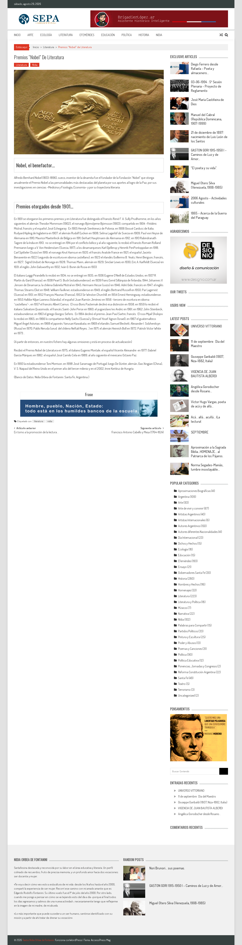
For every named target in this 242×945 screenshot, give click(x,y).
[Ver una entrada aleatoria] (221, 35)
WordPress (76, 940)
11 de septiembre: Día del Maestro (197, 796)
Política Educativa (188, 660)
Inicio (17, 35)
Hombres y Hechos (189, 584)
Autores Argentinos (189, 526)
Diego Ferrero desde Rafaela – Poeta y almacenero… (204, 68)
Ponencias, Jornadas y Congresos (197, 666)
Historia (144, 35)
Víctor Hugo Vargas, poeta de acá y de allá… (208, 404)
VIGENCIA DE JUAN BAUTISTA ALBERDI (204, 374)
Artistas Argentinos (189, 514)
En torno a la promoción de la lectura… (36, 432)
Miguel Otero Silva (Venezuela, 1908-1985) (207, 185)
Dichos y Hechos (187, 543)
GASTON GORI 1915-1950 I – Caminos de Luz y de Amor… (208, 154)
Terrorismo (184, 689)
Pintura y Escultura (189, 637)
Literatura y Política (189, 602)
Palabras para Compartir (192, 625)
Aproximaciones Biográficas (194, 491)
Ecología (46, 35)
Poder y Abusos (187, 643)
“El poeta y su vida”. (204, 168)
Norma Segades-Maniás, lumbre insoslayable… (207, 467)
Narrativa (183, 613)
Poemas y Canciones (190, 649)
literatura (38, 421)
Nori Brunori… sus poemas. (167, 868)
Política (127, 35)
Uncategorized (186, 695)
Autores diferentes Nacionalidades (198, 532)
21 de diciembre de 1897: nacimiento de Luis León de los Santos (209, 136)
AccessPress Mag (100, 940)
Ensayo (182, 567)
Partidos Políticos (188, 631)
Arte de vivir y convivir (190, 508)
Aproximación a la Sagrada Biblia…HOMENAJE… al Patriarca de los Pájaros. (208, 451)
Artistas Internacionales (191, 520)
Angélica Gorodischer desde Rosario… (205, 389)
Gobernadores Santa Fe (191, 573)
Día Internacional (188, 537)
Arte (30, 35)
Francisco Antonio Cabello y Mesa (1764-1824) (138, 432)
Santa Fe (183, 678)
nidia (49, 421)
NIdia (159, 35)
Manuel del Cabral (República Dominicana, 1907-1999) (206, 119)
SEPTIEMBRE (199, 432)
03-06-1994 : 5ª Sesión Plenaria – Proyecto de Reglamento (206, 86)
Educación (108, 35)
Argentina (183, 497)
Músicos (182, 608)
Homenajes (184, 590)
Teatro (181, 684)
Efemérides (87, 35)
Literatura (66, 35)
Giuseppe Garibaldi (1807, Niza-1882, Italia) (207, 358)
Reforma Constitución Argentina (196, 672)
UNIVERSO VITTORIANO (206, 326)
